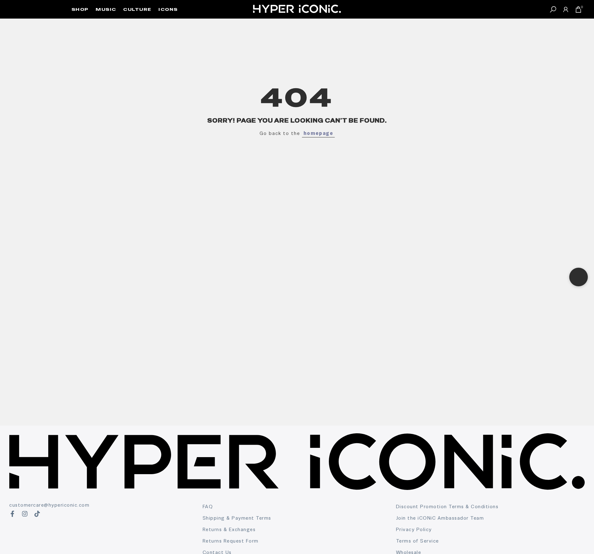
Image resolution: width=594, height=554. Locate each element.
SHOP (80, 9)
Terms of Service (417, 541)
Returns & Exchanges (229, 529)
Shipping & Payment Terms (237, 518)
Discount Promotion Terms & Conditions (447, 506)
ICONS (168, 9)
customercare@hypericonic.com (49, 505)
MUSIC (106, 9)
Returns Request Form (231, 541)
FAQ (208, 506)
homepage (318, 133)
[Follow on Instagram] (25, 513)
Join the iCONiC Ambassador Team (440, 518)
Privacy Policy (414, 529)
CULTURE (137, 9)
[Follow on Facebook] (12, 513)
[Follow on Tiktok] (37, 513)
